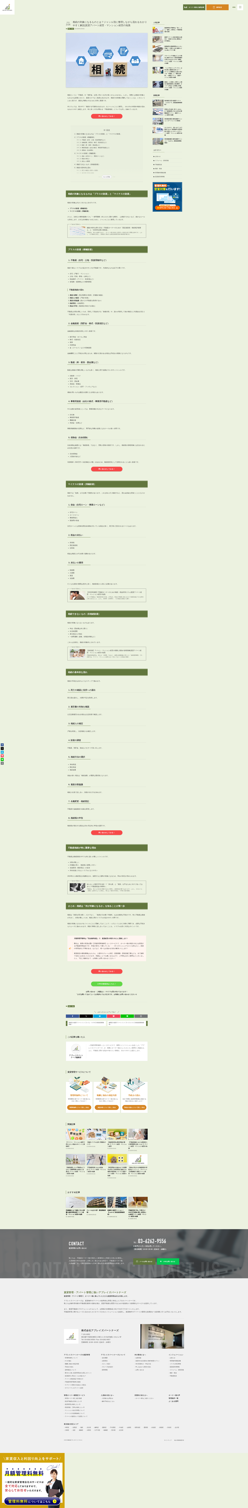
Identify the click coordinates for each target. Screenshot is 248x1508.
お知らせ (158, 156)
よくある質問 (173, 1401)
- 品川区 (176, 1427)
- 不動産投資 (173, 1376)
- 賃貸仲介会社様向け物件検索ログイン (147, 1361)
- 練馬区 (96, 1427)
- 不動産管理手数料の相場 (72, 1382)
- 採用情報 (104, 1370)
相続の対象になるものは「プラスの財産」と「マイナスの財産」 (99, 134)
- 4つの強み (67, 1361)
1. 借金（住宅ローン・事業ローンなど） (92, 156)
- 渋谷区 (168, 1427)
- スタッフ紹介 (105, 1364)
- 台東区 (128, 1427)
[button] (72, 1016)
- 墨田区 (145, 1427)
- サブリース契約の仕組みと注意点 (75, 1385)
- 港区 (81, 1427)
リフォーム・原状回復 (162, 160)
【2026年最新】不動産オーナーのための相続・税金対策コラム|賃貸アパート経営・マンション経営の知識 (114, 593)
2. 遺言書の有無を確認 (87, 173)
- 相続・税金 (173, 1373)
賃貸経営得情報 (160, 176)
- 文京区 (88, 1427)
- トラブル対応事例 (175, 1364)
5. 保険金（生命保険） (87, 150)
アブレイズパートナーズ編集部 (76, 1056)
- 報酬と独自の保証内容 (71, 1364)
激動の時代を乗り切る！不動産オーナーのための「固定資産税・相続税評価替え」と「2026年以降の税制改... (114, 229)
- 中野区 (66, 1427)
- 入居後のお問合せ (107, 1398)
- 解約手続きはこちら (108, 1401)
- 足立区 (120, 1430)
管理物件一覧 (173, 1398)
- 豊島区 (103, 1427)
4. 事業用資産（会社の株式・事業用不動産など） (95, 147)
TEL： (150, 1243)
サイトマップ (167, 1440)
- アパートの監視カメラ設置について (75, 1416)
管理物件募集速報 (160, 172)
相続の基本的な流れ (84, 167)
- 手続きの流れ (68, 1367)
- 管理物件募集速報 (175, 1361)
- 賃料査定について (70, 1370)
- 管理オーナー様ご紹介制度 (73, 1398)
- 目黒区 (74, 1427)
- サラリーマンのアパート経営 (73, 1388)
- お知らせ (172, 1358)
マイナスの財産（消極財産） (87, 153)
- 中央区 (120, 1427)
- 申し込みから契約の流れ (143, 1367)
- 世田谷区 (137, 1427)
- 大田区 (88, 1430)
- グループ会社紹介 (107, 1367)
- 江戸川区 (97, 1430)
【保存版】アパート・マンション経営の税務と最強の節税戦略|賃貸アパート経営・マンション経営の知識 (114, 651)
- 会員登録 (138, 1358)
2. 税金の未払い (85, 158)
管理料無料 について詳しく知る (79, 1107)
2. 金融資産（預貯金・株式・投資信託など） (94, 142)
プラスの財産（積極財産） (86, 137)
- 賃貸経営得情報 (174, 1367)
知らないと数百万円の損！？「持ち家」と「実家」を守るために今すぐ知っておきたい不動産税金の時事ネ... (115, 885)
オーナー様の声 (174, 1395)
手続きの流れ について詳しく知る (134, 1107)
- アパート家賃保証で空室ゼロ (73, 1379)
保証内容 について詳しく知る (107, 1107)
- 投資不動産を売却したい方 (73, 1401)
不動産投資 (158, 164)
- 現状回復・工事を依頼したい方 (74, 1407)
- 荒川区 (113, 1430)
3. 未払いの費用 (85, 161)
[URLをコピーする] (141, 1016)
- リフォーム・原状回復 (176, 1370)
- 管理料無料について (71, 1358)
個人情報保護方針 (179, 1440)
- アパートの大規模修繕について (74, 1413)
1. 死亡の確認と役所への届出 (89, 170)
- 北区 (73, 1430)
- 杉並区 (153, 1427)
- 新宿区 (161, 1427)
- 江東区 (66, 1430)
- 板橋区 (105, 1430)
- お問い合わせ (139, 1370)
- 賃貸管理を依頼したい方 (72, 1404)
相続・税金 (70, 28)
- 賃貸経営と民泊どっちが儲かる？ (75, 1376)
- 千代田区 (112, 1427)
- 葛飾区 (80, 1430)
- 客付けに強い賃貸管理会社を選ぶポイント (78, 1373)
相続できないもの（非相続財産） (88, 164)
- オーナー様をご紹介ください (144, 1398)
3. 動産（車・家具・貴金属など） (90, 145)
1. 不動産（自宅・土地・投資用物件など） (93, 140)
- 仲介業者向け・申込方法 (143, 1364)
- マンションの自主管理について (74, 1410)
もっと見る (106, 177)
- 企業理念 (104, 1361)
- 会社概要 (104, 1358)
